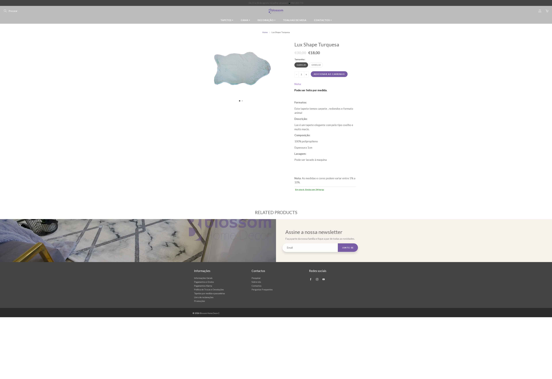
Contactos (322, 20)
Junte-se (348, 247)
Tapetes (226, 20)
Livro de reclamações (203, 297)
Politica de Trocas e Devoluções (209, 289)
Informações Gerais (203, 278)
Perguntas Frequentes (262, 289)
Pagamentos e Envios (204, 282)
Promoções (199, 301)
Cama (245, 20)
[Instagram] (317, 279)
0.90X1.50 (316, 65)
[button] (239, 101)
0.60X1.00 (301, 65)
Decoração (266, 20)
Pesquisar (256, 278)
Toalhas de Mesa (294, 20)
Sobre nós (256, 282)
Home (265, 32)
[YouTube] (323, 279)
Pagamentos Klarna (203, 286)
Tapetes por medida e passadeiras (209, 293)
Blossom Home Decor (209, 313)
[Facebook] (310, 279)
